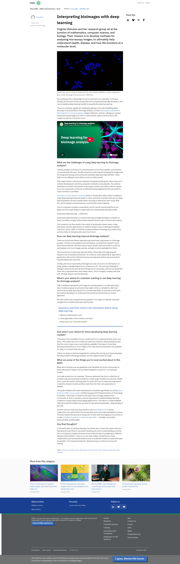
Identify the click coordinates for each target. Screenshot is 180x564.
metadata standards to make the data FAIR (79, 417)
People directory (134, 534)
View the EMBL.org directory (43, 523)
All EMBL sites (84, 9)
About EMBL (34, 9)
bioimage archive (86, 450)
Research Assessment (60, 550)
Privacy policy (36, 550)
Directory (141, 3)
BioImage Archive (101, 410)
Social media (133, 537)
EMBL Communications (47, 9)
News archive (36, 509)
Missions (106, 518)
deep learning (107, 450)
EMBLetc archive (37, 505)
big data (63, 450)
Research (107, 521)
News (58, 9)
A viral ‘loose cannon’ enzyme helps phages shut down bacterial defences (43, 486)
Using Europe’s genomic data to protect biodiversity (134, 485)
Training (107, 528)
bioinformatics (97, 450)
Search (147, 3)
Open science (47, 550)
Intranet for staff (141, 550)
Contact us (132, 521)
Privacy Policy (76, 561)
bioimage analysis (73, 450)
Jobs (129, 528)
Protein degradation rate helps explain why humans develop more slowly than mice (74, 486)
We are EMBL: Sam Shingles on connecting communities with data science (104, 486)
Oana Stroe (40, 17)
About (129, 518)
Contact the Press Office (77, 505)
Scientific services (111, 524)
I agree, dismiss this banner (129, 559)
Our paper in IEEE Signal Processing (71, 196)
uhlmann (60, 452)
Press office (74, 9)
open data (116, 450)
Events (130, 524)
